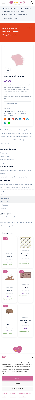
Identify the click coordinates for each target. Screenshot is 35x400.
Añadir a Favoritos (11, 103)
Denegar (18, 383)
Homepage (5, 8)
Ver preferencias (18, 389)
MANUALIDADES (26, 8)
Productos (14, 8)
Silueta (9, 256)
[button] (32, 358)
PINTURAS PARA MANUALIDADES (13, 11)
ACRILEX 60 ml (22, 15)
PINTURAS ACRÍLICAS (8, 15)
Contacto (30, 28)
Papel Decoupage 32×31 (25, 254)
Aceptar (17, 378)
